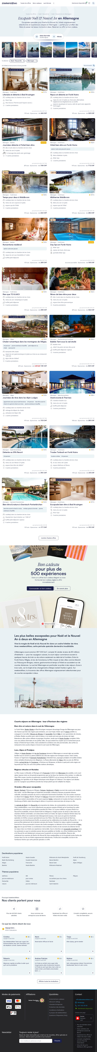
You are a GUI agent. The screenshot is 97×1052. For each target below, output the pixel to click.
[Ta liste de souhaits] (89, 3)
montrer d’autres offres (48, 538)
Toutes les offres (25, 3)
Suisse (27, 797)
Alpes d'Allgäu (77, 863)
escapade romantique (71, 829)
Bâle (58, 734)
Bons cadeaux (37, 3)
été (27, 876)
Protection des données (57, 1007)
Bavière (4, 865)
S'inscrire (57, 1041)
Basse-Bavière (53, 860)
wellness (5, 876)
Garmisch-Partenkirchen (38, 758)
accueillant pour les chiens (57, 878)
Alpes (61, 760)
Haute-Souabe (64, 738)
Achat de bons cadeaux (56, 999)
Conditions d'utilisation (56, 1010)
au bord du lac (24, 762)
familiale (52, 881)
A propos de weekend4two (58, 1013)
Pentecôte (5, 881)
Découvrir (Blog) (54, 1002)
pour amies (29, 878)
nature (67, 732)
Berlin (57, 790)
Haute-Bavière (26, 753)
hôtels (51, 799)
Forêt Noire (5, 857)
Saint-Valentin (53, 884)
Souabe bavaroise (31, 860)
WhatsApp (81, 1002)
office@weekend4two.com (84, 999)
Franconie (46, 773)
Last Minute (47, 3)
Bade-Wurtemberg (8, 860)
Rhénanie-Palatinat (55, 865)
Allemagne (61, 773)
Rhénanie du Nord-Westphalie (59, 857)
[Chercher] (93, 3)
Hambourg (49, 790)
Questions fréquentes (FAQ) (58, 1015)
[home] (9, 3)
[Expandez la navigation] (54, 3)
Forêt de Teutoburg (79, 857)
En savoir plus (62, 588)
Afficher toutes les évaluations (48, 981)
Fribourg (45, 797)
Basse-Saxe (53, 863)
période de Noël (21, 805)
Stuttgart (22, 790)
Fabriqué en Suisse (49, 624)
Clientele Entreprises (55, 1004)
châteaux (17, 779)
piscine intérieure (31, 884)
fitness (51, 876)
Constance (34, 762)
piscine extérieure (8, 878)
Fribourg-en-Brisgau (36, 734)
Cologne (43, 790)
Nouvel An (34, 805)
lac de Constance (40, 753)
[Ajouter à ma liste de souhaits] (45, 70)
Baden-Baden (29, 729)
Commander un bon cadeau (40, 588)
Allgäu (4, 863)
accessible (49, 734)
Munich (16, 790)
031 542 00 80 (82, 1005)
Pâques (75, 876)
